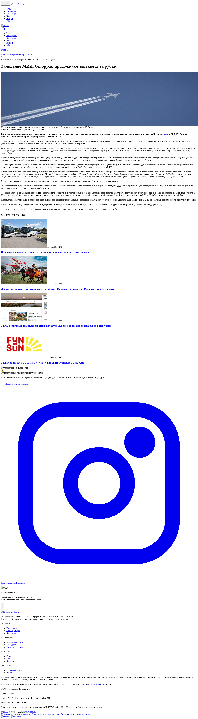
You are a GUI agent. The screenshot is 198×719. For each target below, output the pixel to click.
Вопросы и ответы (15, 670)
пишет (167, 134)
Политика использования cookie (75, 714)
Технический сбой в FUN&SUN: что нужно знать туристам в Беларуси (42, 362)
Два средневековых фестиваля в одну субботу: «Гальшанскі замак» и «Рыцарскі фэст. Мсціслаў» (57, 288)
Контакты (10, 661)
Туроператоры (13, 630)
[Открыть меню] (5, 3)
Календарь (11, 14)
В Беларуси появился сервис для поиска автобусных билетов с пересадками (45, 252)
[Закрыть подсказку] (2, 585)
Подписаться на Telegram (16, 384)
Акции (9, 18)
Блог (8, 16)
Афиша (9, 21)
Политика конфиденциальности (16, 714)
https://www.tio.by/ (96, 684)
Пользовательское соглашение (45, 714)
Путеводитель (12, 628)
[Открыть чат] (2, 605)
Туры (8, 9)
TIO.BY (6, 712)
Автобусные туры (14, 642)
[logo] (20, 4)
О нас (9, 656)
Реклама (10, 673)
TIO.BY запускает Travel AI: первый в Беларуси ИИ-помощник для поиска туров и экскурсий (56, 325)
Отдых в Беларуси (14, 647)
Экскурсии (11, 11)
